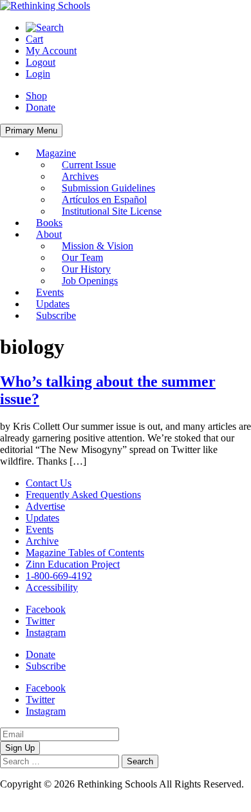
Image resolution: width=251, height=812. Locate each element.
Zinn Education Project (73, 564)
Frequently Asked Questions (83, 494)
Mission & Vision (97, 245)
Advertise (45, 506)
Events (50, 292)
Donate (40, 107)
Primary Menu (31, 130)
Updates (53, 303)
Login (38, 73)
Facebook (46, 609)
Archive (42, 541)
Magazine (56, 153)
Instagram (46, 632)
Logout (40, 62)
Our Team (82, 257)
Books (49, 222)
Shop (36, 95)
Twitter (40, 620)
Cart (34, 39)
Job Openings (90, 280)
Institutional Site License (112, 211)
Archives (80, 176)
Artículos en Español (104, 199)
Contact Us (48, 483)
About (49, 234)
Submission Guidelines (108, 187)
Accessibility (52, 587)
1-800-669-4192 (59, 575)
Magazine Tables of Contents (85, 552)
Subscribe (56, 315)
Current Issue (89, 164)
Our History (86, 269)
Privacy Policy (29, 795)
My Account (51, 50)
